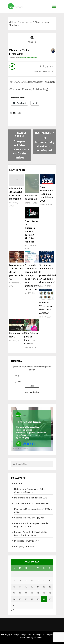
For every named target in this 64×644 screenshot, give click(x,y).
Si (19, 375)
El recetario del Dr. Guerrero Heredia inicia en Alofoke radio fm (31, 231)
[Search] (13, 464)
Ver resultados (32, 392)
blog (22, 22)
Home (14, 22)
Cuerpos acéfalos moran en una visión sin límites (19, 149)
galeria (29, 22)
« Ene (13, 610)
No (19, 381)
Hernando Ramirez (28, 57)
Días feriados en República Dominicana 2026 (46, 193)
